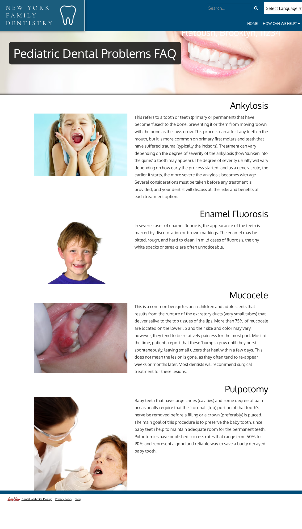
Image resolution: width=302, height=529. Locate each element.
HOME (252, 23)
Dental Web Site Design (36, 499)
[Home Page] (40, 15)
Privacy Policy (63, 499)
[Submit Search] (256, 8)
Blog (78, 499)
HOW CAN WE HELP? (280, 23)
